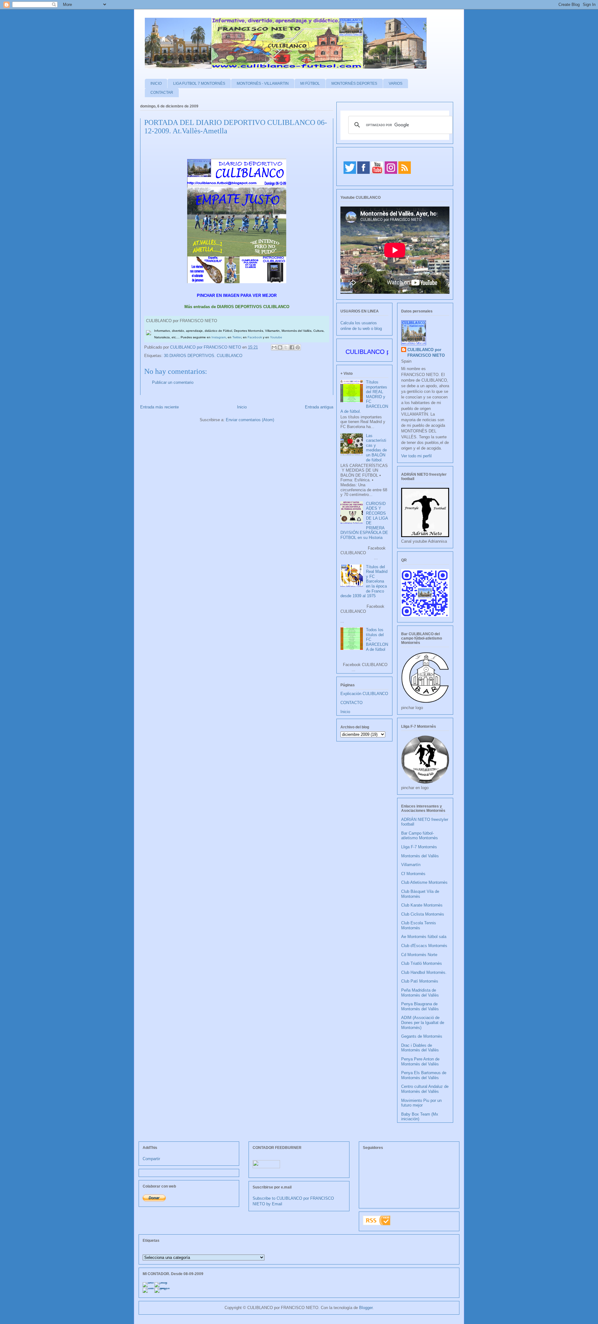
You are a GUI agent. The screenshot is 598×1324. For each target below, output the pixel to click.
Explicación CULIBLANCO (364, 693)
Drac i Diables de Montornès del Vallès (420, 1048)
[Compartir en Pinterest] (298, 347)
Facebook (255, 337)
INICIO (156, 83)
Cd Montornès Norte (419, 954)
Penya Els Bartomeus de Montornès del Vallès (423, 1075)
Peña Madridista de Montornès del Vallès (420, 993)
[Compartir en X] (286, 347)
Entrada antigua (319, 407)
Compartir (151, 1158)
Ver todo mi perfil (416, 456)
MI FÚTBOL (310, 83)
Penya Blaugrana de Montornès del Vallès (420, 1006)
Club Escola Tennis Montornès (418, 925)
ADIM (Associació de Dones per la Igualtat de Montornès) (422, 1022)
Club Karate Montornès (422, 905)
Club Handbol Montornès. (424, 972)
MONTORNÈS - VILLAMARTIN (263, 83)
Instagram (218, 337)
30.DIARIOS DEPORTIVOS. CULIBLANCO (203, 355)
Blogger (366, 1307)
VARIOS (395, 83)
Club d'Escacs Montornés (424, 945)
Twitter (236, 337)
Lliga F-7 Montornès (419, 847)
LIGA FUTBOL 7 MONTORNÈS (199, 83)
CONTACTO (351, 702)
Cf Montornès (413, 873)
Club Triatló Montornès (421, 963)
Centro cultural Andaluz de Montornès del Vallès (424, 1089)
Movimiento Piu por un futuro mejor (421, 1103)
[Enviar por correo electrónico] (274, 347)
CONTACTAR (161, 92)
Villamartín (410, 864)
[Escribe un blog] (280, 347)
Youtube (276, 337)
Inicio (242, 407)
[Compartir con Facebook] (292, 347)
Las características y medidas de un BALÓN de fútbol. (376, 447)
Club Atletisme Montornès (424, 882)
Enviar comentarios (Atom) (250, 419)
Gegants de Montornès (421, 1036)
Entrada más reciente (159, 407)
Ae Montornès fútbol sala (423, 936)
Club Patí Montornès (419, 981)
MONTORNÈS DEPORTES (354, 83)
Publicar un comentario (172, 382)
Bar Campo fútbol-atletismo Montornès (419, 836)
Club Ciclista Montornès (422, 914)
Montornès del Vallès (420, 856)
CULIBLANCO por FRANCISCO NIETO (206, 347)
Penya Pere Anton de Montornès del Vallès (420, 1061)
